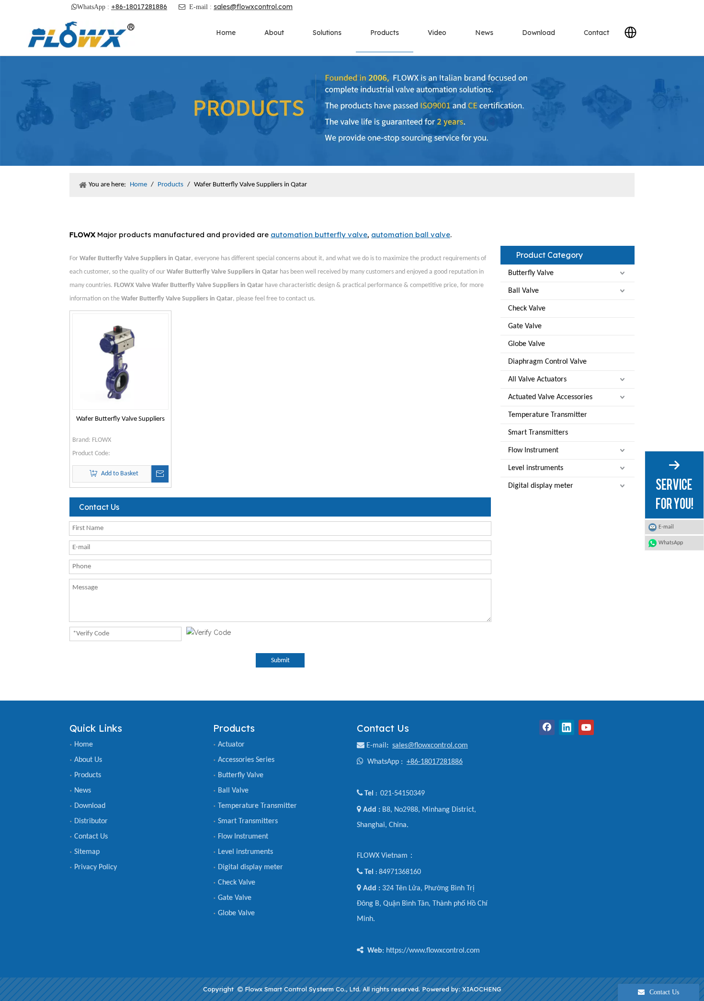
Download (89, 806)
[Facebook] (547, 727)
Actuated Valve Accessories (550, 397)
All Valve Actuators (537, 379)
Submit (280, 660)
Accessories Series (246, 760)
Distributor (91, 821)
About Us (88, 760)
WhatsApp (671, 543)
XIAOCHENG (481, 989)
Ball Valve (523, 291)
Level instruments (535, 468)
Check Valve (526, 308)
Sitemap (87, 852)
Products (87, 775)
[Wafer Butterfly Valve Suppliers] (120, 361)
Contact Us (91, 836)
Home (83, 744)
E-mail (376, 745)
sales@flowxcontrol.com (253, 6)
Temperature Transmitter (547, 415)
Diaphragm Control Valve (547, 362)
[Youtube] (586, 727)
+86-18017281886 (139, 6)
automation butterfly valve (319, 234)
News (82, 790)
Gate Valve (525, 326)
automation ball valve (410, 234)
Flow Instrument (533, 450)
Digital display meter (540, 486)
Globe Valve (526, 344)
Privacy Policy (95, 867)
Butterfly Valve (531, 273)
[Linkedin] (566, 727)
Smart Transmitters (538, 433)
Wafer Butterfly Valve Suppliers (120, 419)
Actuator (231, 744)
